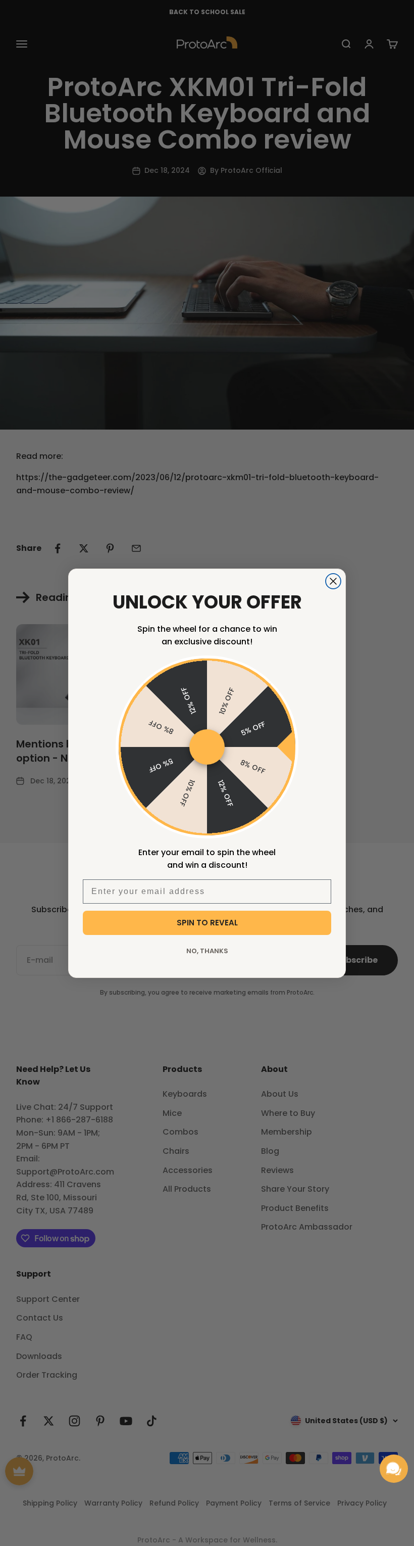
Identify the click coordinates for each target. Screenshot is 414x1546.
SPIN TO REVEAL (207, 922)
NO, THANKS (207, 951)
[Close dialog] (333, 581)
